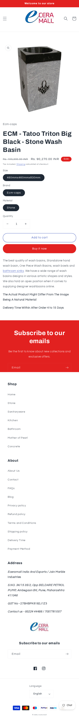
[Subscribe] (67, 367)
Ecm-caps (14, 192)
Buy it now (39, 248)
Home (11, 394)
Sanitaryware (16, 411)
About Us (14, 471)
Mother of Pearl (18, 438)
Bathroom (14, 429)
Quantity (8, 216)
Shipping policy (18, 531)
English (37, 693)
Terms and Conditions (22, 523)
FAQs (11, 488)
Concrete (14, 446)
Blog (10, 497)
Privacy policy (17, 505)
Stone (11, 207)
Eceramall (43, 715)
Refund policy (17, 514)
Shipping (20, 164)
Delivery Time (17, 540)
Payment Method (19, 549)
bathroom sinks (13, 270)
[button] (5, 18)
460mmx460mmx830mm (23, 177)
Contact (13, 479)
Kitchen (13, 420)
